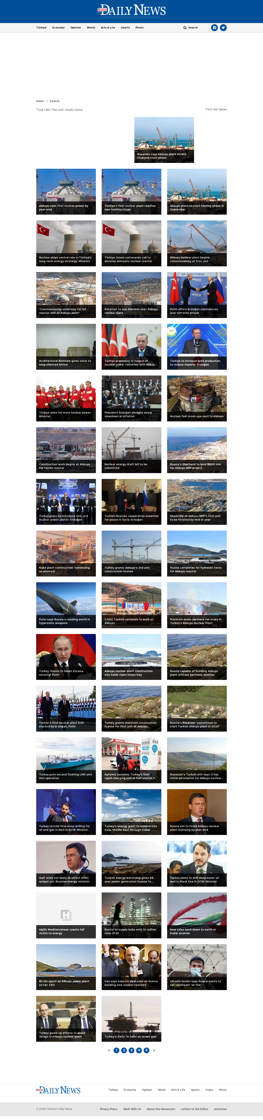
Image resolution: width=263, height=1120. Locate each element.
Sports (125, 27)
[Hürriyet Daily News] (131, 11)
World (91, 27)
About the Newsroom (161, 1109)
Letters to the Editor (194, 1109)
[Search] (185, 27)
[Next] (154, 1050)
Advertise (220, 1109)
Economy (58, 27)
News (40, 101)
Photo (140, 27)
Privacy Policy (108, 1109)
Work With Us (132, 1109)
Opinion (75, 27)
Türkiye (41, 27)
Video (209, 1090)
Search (54, 101)
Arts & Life (108, 27)
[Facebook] (214, 27)
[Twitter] (223, 27)
